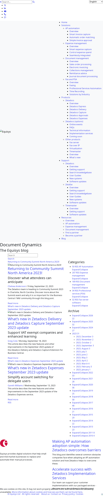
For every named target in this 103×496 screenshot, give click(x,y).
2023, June (81, 354)
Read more (13, 303)
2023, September (85, 345)
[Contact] (5, 14)
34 (73, 290)
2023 (75, 333)
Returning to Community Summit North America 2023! (33, 261)
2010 (91, 435)
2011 (91, 432)
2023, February (84, 366)
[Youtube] (5, 11)
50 (73, 266)
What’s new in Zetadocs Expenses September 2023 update (35, 361)
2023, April (82, 360)
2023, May (81, 357)
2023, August (83, 348)
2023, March (82, 363)
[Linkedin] (5, 8)
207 (73, 272)
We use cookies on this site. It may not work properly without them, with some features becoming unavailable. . (46, 490)
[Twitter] (5, 5)
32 (73, 299)
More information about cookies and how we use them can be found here (47, 492)
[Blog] (5, 17)
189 (73, 281)
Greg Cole (12, 341)
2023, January (83, 369)
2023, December (84, 336)
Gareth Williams (15, 385)
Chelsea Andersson (17, 286)
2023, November (84, 339)
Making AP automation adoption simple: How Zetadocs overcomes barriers (76, 445)
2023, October (83, 342)
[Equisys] (5, 131)
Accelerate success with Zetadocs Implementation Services (74, 473)
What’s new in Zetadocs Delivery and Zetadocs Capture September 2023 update (36, 323)
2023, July (81, 351)
